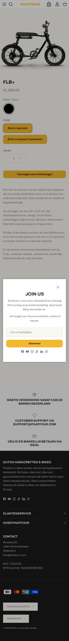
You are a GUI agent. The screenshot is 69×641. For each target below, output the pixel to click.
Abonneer (35, 343)
